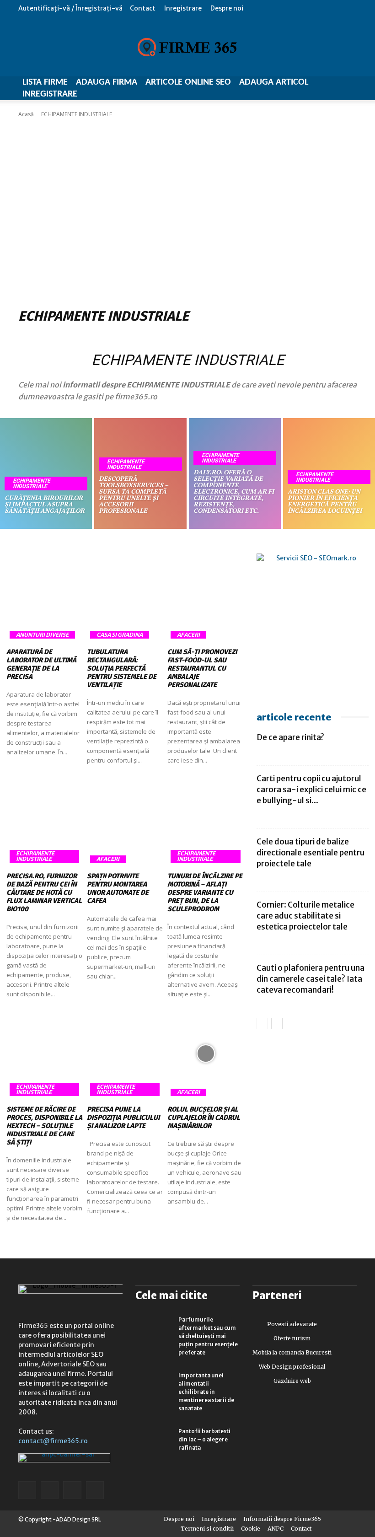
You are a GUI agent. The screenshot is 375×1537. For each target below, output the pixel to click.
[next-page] (277, 1023)
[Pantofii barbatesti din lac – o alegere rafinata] (153, 1440)
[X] (72, 1490)
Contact (142, 8)
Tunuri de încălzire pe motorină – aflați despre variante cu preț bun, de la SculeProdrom (204, 892)
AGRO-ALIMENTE (114, 335)
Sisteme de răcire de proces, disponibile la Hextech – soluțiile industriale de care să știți (44, 1125)
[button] (350, 8)
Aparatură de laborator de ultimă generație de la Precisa (41, 664)
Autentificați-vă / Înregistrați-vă (70, 8)
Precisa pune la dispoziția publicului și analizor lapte (123, 1117)
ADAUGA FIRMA (106, 82)
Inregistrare (183, 8)
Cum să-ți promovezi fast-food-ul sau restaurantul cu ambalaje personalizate (202, 668)
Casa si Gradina (119, 634)
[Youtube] (95, 1490)
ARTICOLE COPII (309, 335)
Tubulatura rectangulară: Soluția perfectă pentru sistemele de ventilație (121, 668)
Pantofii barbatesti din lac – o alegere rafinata (204, 1439)
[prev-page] (262, 1023)
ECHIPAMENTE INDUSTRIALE (31, 483)
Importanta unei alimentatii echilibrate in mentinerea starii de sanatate (206, 1392)
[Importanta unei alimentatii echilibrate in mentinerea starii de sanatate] (153, 1384)
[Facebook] (27, 1490)
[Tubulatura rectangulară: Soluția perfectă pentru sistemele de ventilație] (125, 596)
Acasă (26, 114)
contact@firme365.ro (53, 1441)
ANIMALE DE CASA (165, 335)
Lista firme (45, 82)
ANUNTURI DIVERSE (257, 335)
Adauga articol (273, 82)
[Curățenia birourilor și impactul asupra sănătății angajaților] (46, 473)
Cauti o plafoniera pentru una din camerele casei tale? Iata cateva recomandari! (310, 979)
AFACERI (32, 335)
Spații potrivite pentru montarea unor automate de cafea (118, 888)
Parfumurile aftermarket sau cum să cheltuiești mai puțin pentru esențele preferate (208, 1336)
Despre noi (226, 8)
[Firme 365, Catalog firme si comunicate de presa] (187, 47)
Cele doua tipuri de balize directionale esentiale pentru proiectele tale (310, 853)
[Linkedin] (50, 1490)
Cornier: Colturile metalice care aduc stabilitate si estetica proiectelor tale (305, 916)
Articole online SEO (188, 82)
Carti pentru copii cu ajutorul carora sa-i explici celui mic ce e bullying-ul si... (311, 790)
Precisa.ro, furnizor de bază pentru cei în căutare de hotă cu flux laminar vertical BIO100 (44, 892)
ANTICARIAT (211, 335)
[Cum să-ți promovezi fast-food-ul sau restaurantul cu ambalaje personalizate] (205, 596)
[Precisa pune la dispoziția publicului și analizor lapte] (125, 1053)
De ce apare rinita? (290, 737)
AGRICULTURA (68, 335)
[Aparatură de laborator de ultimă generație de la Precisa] (44, 596)
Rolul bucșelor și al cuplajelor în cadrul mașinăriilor (203, 1117)
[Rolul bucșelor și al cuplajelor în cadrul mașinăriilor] (205, 1053)
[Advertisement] (187, 211)
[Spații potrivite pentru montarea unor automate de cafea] (125, 819)
